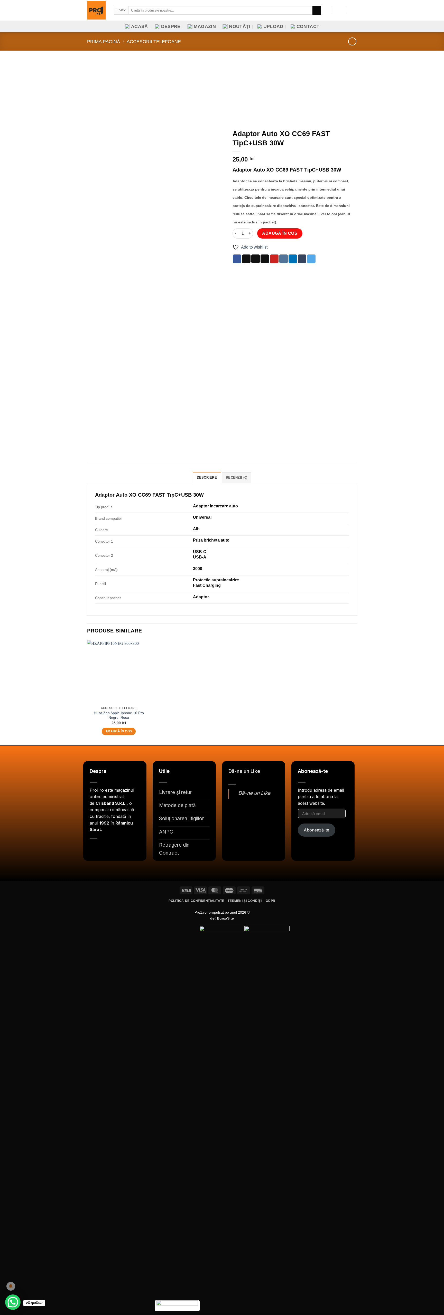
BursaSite (225, 918)
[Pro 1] (96, 10)
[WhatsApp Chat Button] (13, 1302)
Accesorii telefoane (154, 41)
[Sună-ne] (119, 851)
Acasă (139, 26)
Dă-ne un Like (244, 771)
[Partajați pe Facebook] (237, 258)
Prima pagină (103, 41)
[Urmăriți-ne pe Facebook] (94, 851)
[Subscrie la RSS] (128, 851)
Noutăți (239, 26)
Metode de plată (177, 805)
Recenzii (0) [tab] (236, 477)
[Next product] (352, 41)
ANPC (166, 832)
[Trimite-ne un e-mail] (111, 851)
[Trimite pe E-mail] (265, 258)
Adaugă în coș (279, 233)
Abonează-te (316, 829)
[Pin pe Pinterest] (274, 258)
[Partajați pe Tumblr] (302, 258)
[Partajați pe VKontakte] (283, 258)
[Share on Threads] (255, 258)
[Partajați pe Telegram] (311, 258)
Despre (171, 26)
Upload (273, 26)
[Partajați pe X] (246, 258)
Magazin (205, 26)
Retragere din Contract (174, 849)
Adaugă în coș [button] (119, 731)
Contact (308, 26)
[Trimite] (316, 10)
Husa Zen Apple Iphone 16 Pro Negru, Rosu (119, 715)
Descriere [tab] (207, 477)
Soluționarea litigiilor (181, 818)
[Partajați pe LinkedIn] (293, 258)
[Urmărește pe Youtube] (136, 851)
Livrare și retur (175, 792)
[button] (339, 10)
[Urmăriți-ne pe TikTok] (102, 851)
